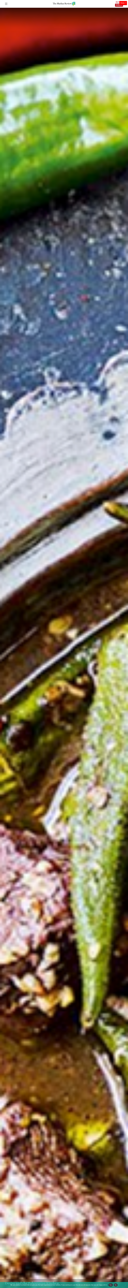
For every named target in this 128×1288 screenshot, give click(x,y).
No (116, 1285)
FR (119, 2)
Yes (110, 1285)
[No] (125, 1285)
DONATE (119, 5)
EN (117, 2)
